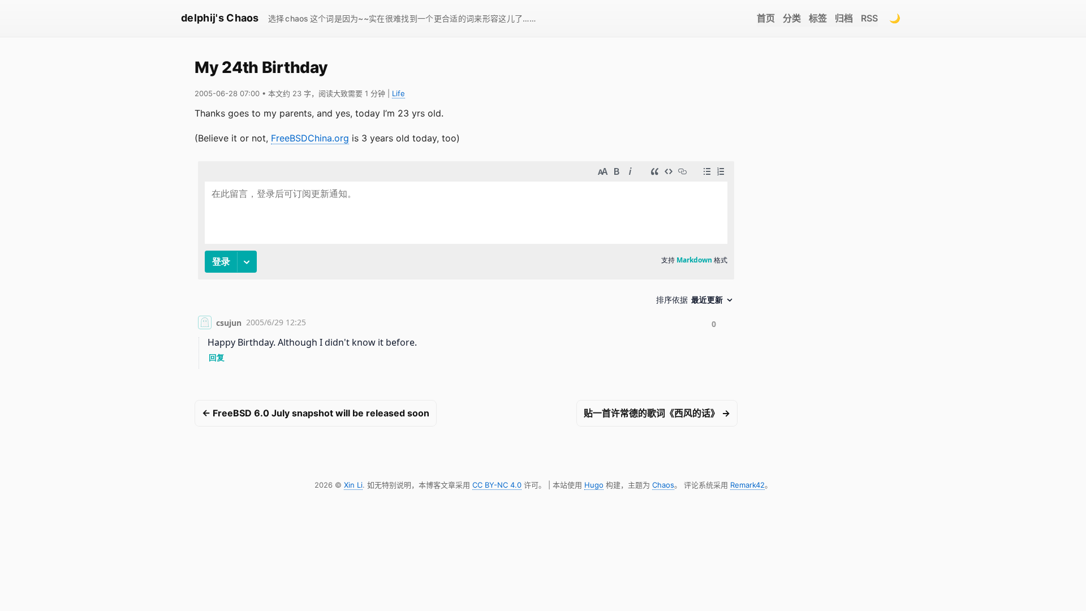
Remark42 (747, 484)
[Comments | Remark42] (466, 267)
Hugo (594, 484)
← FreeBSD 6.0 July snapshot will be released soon (315, 413)
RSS (869, 18)
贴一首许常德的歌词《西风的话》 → (657, 413)
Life (398, 93)
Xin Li (353, 484)
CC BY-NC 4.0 (497, 484)
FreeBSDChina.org (310, 138)
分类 (792, 18)
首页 (766, 18)
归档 (844, 18)
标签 (818, 18)
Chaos (663, 484)
